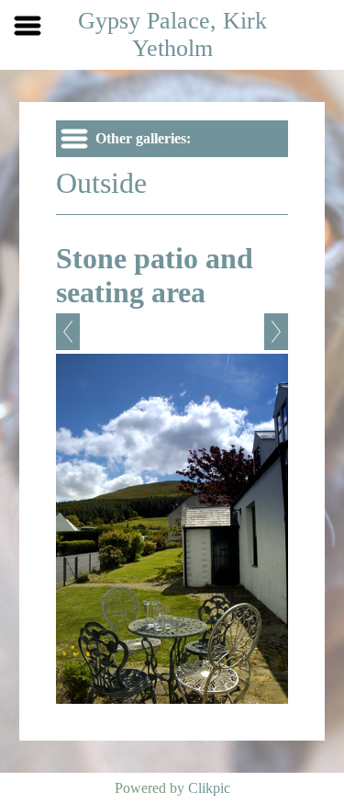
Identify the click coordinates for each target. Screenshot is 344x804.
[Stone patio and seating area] (172, 529)
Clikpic (209, 788)
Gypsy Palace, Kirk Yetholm (172, 34)
